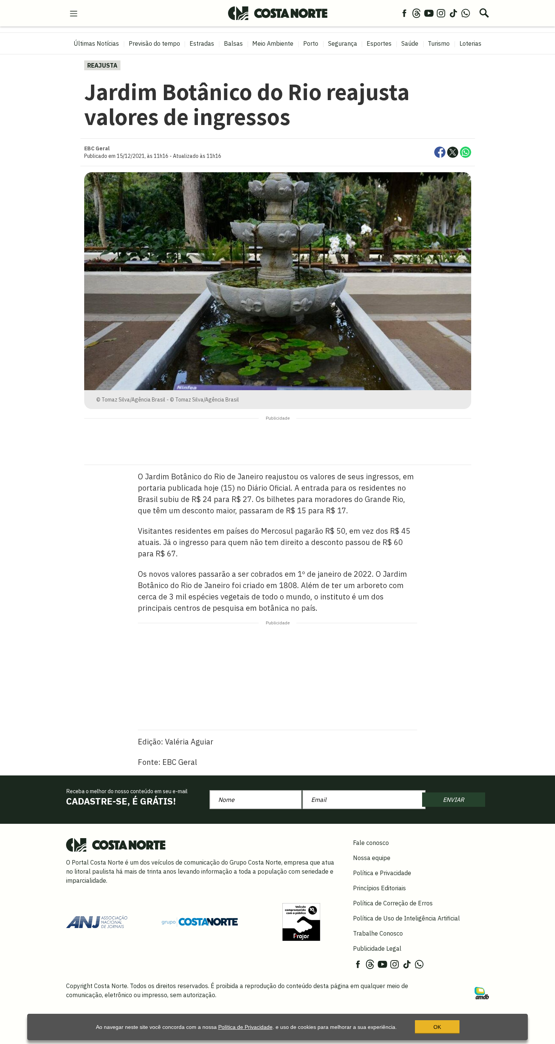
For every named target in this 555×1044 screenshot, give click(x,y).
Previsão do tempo (154, 43)
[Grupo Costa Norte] (200, 921)
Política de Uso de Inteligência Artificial (406, 918)
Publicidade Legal (377, 948)
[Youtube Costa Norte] (429, 13)
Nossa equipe (371, 858)
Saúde (409, 43)
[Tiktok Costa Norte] (453, 13)
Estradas (202, 43)
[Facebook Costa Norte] (404, 13)
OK (437, 1027)
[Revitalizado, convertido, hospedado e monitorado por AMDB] (482, 992)
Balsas (233, 43)
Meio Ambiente (272, 43)
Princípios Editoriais (379, 888)
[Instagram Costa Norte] (441, 13)
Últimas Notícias (96, 43)
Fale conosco (371, 842)
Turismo (439, 43)
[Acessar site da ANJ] (96, 921)
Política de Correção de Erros (393, 903)
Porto (310, 43)
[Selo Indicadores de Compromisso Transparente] (301, 921)
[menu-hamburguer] (73, 13)
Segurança (342, 43)
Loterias (470, 43)
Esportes (379, 43)
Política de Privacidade (245, 1027)
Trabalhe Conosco (378, 933)
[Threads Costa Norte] (416, 13)
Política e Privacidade (382, 873)
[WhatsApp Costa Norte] (465, 13)
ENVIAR (453, 799)
